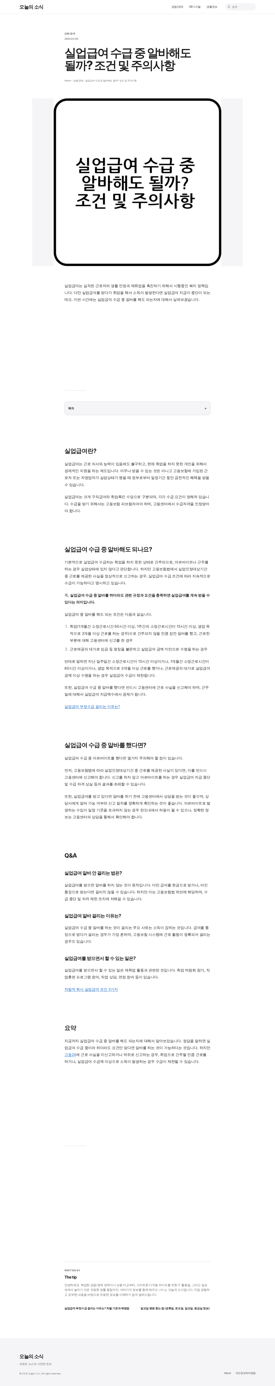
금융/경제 (177, 6)
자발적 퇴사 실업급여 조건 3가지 (91, 989)
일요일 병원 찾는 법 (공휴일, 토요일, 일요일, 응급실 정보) (175, 1308)
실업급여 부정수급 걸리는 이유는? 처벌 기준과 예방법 (96, 1308)
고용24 (70, 1055)
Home (67, 80)
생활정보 (211, 6)
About (227, 1373)
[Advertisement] (137, 349)
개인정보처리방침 (245, 1373)
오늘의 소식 (31, 7)
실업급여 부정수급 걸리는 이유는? (92, 706)
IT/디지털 (194, 6)
